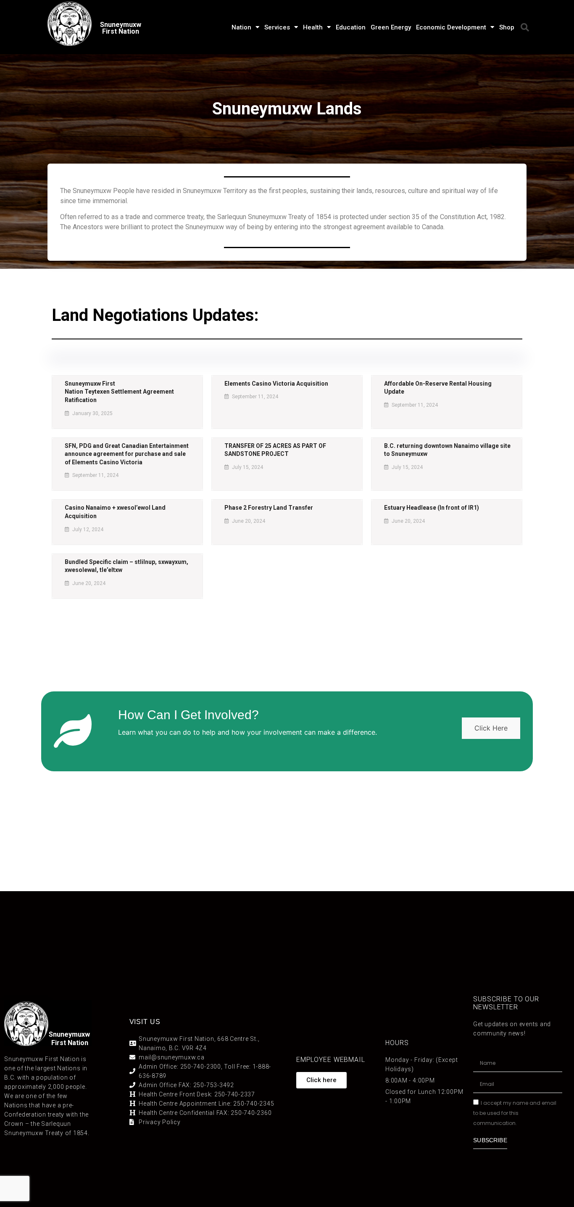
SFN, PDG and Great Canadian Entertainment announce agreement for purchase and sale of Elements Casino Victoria (127, 454)
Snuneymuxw (69, 1034)
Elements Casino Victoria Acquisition (276, 383)
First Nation (69, 1043)
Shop (506, 27)
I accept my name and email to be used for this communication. (514, 1113)
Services (277, 27)
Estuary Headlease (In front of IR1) (431, 507)
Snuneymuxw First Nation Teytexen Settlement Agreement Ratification (119, 391)
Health (313, 27)
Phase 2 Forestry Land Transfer (268, 507)
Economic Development (451, 27)
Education (351, 27)
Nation (241, 27)
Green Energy (391, 27)
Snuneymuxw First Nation (120, 28)
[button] (524, 27)
